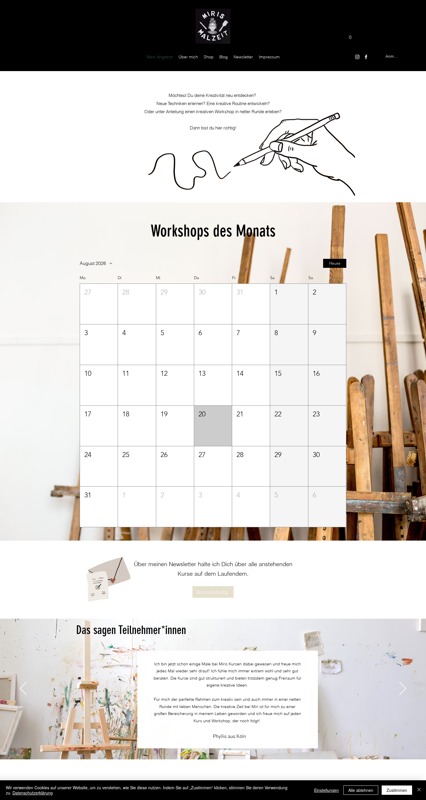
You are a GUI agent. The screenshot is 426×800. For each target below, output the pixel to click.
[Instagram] (357, 57)
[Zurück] (23, 689)
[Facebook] (366, 57)
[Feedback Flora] (214, 745)
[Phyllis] (186, 745)
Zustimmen (397, 790)
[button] (350, 35)
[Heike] (193, 744)
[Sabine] (240, 745)
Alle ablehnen (360, 790)
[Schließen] (419, 790)
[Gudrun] (220, 745)
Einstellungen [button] (326, 790)
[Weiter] (402, 689)
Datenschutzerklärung (32, 793)
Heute (335, 263)
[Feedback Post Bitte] (234, 745)
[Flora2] (207, 745)
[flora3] (227, 745)
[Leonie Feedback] (200, 745)
